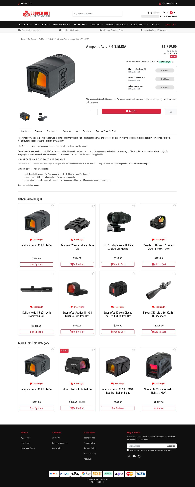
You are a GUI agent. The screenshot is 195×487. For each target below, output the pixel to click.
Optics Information (60, 443)
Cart (168, 12)
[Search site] (75, 13)
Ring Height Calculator (71, 30)
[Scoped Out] (36, 14)
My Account (25, 438)
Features (38, 131)
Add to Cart (79, 264)
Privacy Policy (89, 443)
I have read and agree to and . (150, 450)
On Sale (155, 25)
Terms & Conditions (152, 450)
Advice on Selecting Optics (113, 30)
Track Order (25, 443)
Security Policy (90, 453)
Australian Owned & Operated (155, 30)
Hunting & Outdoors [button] (116, 25)
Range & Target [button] (138, 25)
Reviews (99, 131)
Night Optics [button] (41, 25)
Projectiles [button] (80, 25)
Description (25, 131)
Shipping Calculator (83, 131)
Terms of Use (89, 438)
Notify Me (158, 408)
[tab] (25, 131)
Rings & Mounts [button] (61, 25)
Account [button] (154, 12)
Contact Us (56, 448)
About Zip (88, 459)
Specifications (53, 131)
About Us (56, 438)
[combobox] (100, 13)
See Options (36, 264)
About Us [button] (169, 25)
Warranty (67, 131)
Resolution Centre (28, 448)
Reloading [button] (96, 25)
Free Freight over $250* (31, 30)
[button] (52, 205)
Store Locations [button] (168, 3)
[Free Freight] (36, 221)
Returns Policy (90, 448)
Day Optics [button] (24, 25)
